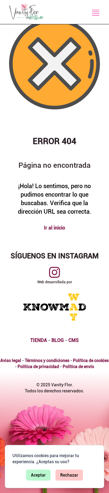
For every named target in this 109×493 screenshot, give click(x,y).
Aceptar (38, 475)
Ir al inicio (54, 228)
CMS (73, 340)
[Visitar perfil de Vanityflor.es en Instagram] (54, 272)
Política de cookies (91, 360)
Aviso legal (10, 360)
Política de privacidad (38, 366)
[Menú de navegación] (95, 13)
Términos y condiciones (47, 360)
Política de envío (78, 366)
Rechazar (69, 475)
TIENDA (38, 340)
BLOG (57, 340)
